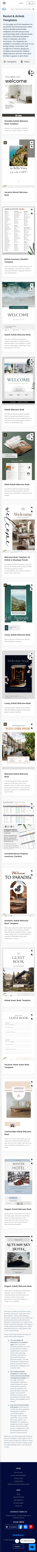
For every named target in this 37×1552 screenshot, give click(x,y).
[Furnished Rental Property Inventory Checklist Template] (18, 825)
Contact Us (18, 1506)
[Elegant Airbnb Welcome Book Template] (18, 1257)
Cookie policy (18, 1481)
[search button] (33, 9)
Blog (18, 1494)
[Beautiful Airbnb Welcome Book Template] (18, 745)
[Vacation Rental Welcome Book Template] (18, 164)
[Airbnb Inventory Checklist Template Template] (18, 230)
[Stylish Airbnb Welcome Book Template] (18, 306)
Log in (21, 3)
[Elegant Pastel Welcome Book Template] (18, 1180)
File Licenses (18, 1472)
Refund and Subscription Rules (18, 1484)
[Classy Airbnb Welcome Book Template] (18, 606)
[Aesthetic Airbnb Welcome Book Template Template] (18, 892)
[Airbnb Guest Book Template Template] (18, 972)
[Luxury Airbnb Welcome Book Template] (18, 675)
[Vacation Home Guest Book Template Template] (18, 1036)
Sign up (30, 3)
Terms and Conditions (18, 1475)
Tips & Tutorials (18, 1497)
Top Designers (18, 1500)
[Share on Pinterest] (31, 71)
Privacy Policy (18, 1478)
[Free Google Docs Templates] (4, 9)
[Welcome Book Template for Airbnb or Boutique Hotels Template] (18, 528)
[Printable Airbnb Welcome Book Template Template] (18, 92)
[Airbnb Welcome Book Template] (18, 381)
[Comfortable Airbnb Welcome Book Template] (18, 1103)
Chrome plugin (18, 1503)
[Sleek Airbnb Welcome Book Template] (18, 456)
